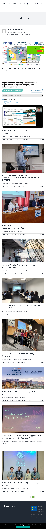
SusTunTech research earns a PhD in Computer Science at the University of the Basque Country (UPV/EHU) (20, 177)
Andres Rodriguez (6, 76)
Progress (18, 186)
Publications (18, 76)
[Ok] (44, 525)
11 (40, 497)
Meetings (18, 139)
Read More (42, 76)
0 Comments (23, 76)
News (19, 273)
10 (38, 497)
